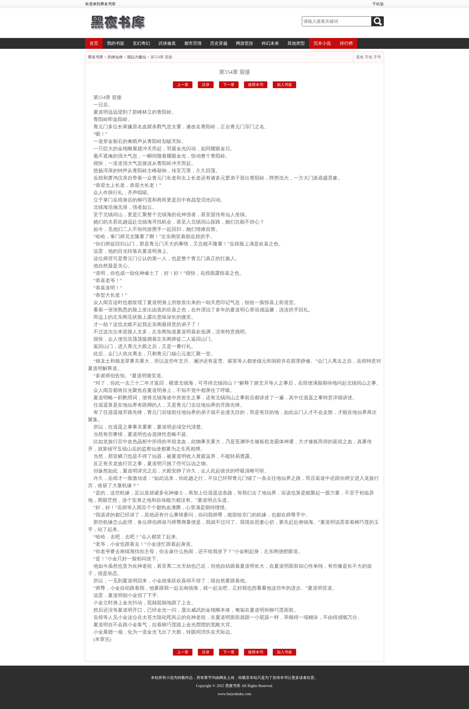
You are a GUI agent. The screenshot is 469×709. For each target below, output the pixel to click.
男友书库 (95, 57)
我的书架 (115, 43)
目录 (206, 85)
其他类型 (296, 43)
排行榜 (346, 43)
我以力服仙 (136, 57)
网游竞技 (244, 43)
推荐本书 (255, 85)
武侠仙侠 (115, 57)
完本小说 (322, 43)
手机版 (378, 4)
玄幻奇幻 (141, 43)
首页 (94, 43)
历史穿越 (218, 43)
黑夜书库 (232, 686)
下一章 (228, 85)
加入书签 (284, 85)
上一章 (182, 85)
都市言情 (193, 43)
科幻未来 (270, 43)
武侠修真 (167, 43)
